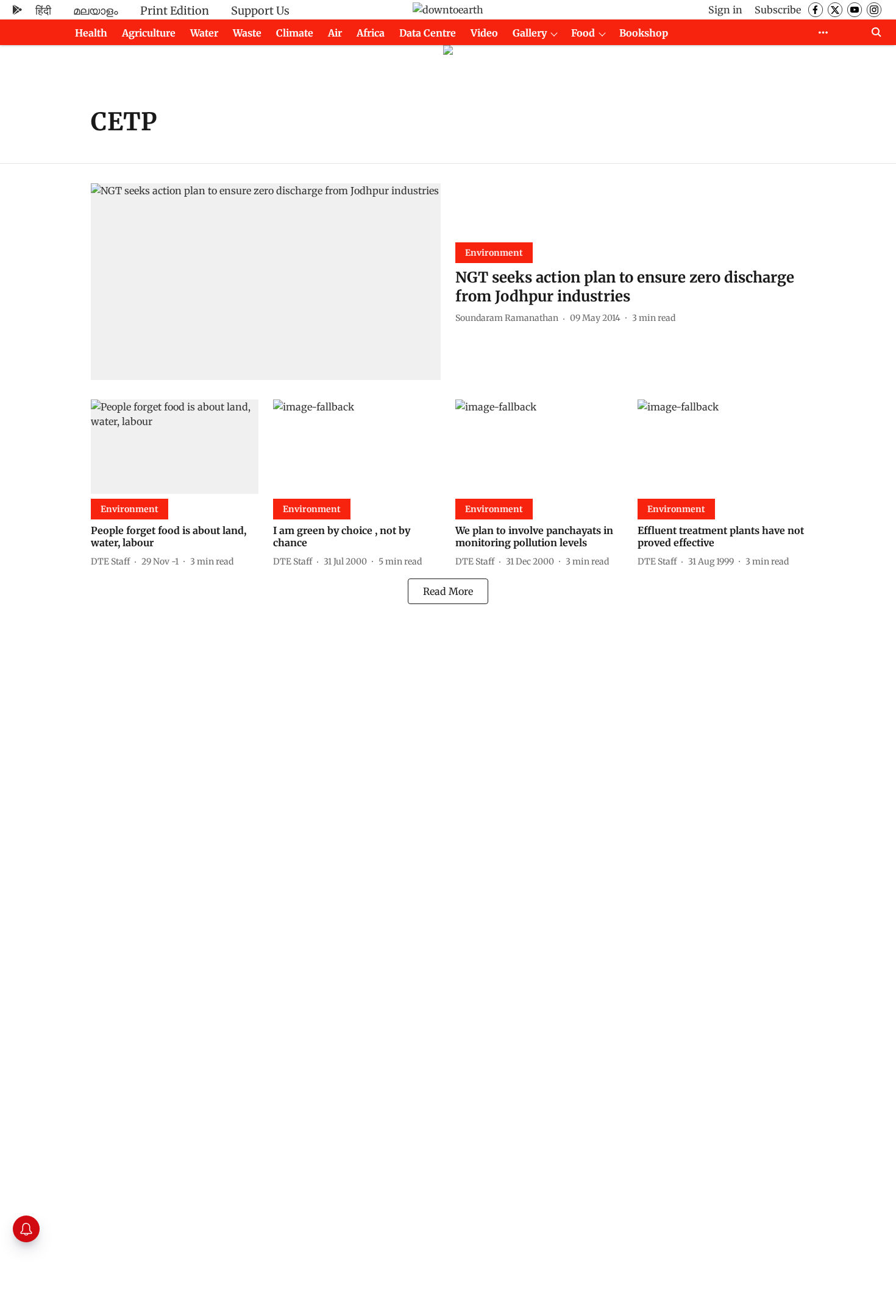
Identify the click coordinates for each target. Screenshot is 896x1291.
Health (91, 33)
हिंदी (43, 11)
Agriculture (149, 33)
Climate (294, 33)
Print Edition (174, 11)
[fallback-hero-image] (266, 281)
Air (335, 33)
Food (583, 33)
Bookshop (643, 33)
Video (484, 33)
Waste (247, 33)
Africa (371, 33)
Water (204, 33)
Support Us (260, 11)
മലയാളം (95, 11)
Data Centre (427, 33)
